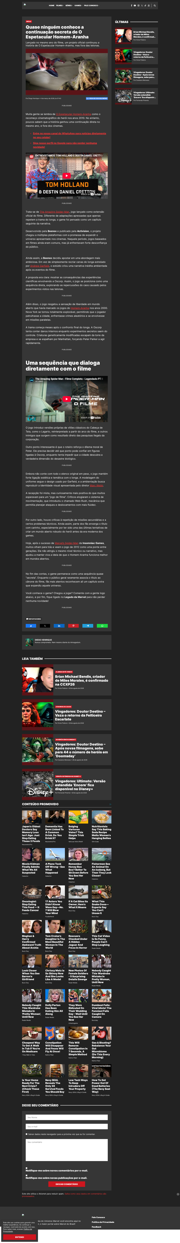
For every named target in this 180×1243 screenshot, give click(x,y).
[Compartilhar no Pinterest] (73, 626)
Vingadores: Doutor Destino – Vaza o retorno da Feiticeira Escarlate (80, 715)
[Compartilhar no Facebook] (31, 626)
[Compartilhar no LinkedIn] (59, 626)
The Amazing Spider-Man (54, 211)
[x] (142, 5)
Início (28, 21)
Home (51, 5)
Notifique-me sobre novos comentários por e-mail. (57, 1170)
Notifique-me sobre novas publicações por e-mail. (56, 1177)
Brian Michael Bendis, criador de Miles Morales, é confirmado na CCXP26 (81, 680)
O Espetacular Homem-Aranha (73, 114)
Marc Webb (96, 485)
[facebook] (131, 5)
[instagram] (138, 5)
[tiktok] (145, 5)
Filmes (59, 5)
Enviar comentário (67, 1184)
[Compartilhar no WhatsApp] (102, 626)
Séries (69, 5)
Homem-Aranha (80, 308)
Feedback (96, 1227)
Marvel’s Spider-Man (66, 543)
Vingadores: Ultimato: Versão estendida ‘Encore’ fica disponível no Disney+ (80, 785)
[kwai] (149, 5)
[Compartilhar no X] (45, 626)
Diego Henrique (43, 640)
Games (78, 5)
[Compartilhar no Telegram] (87, 626)
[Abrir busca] (154, 5)
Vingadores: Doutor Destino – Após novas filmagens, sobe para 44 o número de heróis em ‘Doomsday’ (81, 750)
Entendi (19, 1237)
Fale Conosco (91, 5)
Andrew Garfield (39, 265)
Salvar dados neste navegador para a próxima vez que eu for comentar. (61, 1134)
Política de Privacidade (103, 1222)
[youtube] (135, 5)
